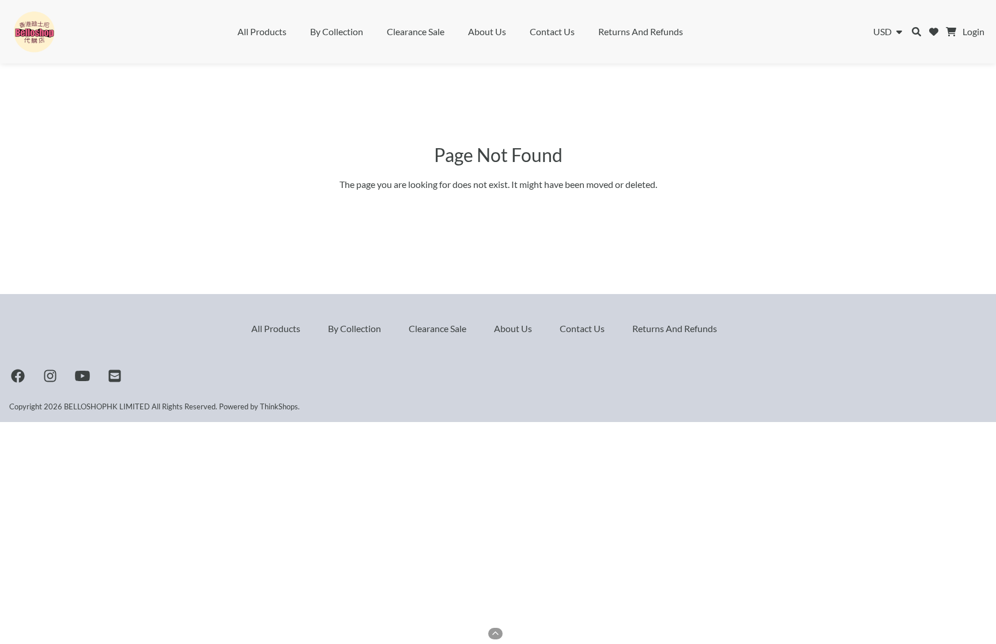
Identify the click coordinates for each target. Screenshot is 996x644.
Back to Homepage (498, 209)
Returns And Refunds (640, 31)
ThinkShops (279, 406)
